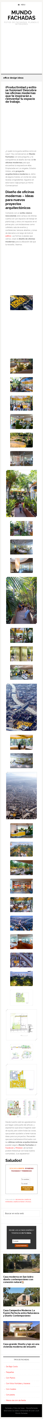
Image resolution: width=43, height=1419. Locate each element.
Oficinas (28, 1202)
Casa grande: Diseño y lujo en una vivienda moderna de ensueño (21, 1345)
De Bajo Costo (12, 1367)
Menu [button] (23, 5)
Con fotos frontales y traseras (18, 1383)
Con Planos (10, 1378)
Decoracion (19, 1199)
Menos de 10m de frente (16, 1400)
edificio (8, 236)
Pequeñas (10, 1372)
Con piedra (10, 1395)
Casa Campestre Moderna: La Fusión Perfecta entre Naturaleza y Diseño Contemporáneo (21, 1313)
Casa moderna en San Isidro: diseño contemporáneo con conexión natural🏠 (18, 1279)
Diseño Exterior (19, 1202)
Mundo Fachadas (21, 15)
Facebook (9, 1148)
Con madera (11, 1389)
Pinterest (19, 1148)
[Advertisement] (21, 49)
